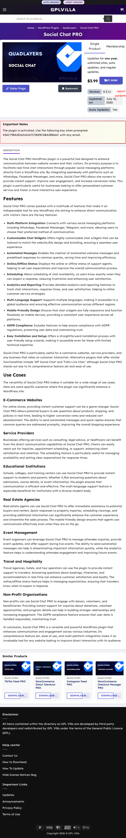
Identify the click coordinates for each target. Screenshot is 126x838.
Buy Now (111, 80)
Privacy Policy (12, 808)
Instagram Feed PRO (77, 683)
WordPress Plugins (48, 27)
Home (30, 27)
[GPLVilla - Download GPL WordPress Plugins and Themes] (63, 9)
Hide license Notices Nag (19, 774)
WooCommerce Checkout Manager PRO (109, 685)
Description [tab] (11, 150)
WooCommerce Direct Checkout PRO (45, 685)
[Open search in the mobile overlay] (63, 18)
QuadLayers (69, 27)
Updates (8, 795)
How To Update (12, 768)
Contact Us (10, 755)
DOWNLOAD (14, 695)
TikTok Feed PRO (15, 681)
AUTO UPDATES (51, 2)
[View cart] (122, 9)
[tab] (94, 46)
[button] (4, 10)
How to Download (14, 762)
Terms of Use (11, 814)
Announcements (13, 801)
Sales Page (17, 88)
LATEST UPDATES (74, 2)
